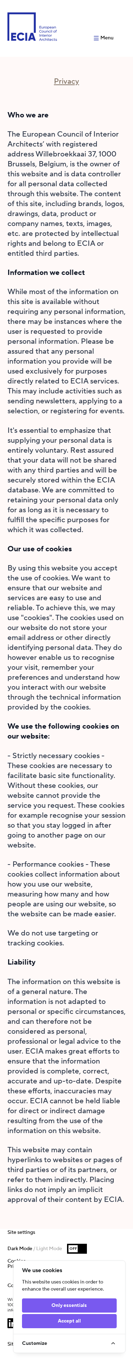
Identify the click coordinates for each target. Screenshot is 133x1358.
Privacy (66, 81)
